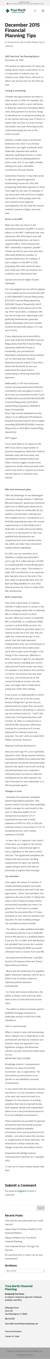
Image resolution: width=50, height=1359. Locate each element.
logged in (22, 1191)
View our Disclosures (13, 1331)
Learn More (17, 1300)
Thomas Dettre (13, 42)
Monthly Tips (37, 42)
